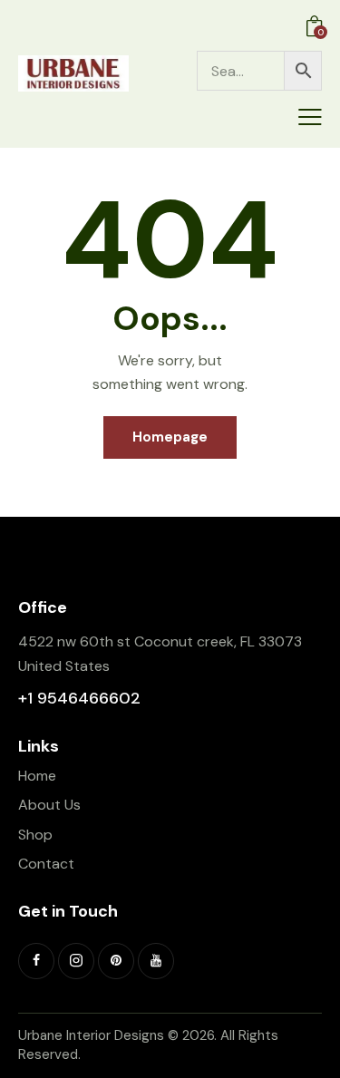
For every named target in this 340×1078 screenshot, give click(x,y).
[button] (310, 117)
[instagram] (76, 961)
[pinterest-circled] (116, 961)
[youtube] (156, 961)
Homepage (170, 437)
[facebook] (36, 961)
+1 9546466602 (79, 698)
